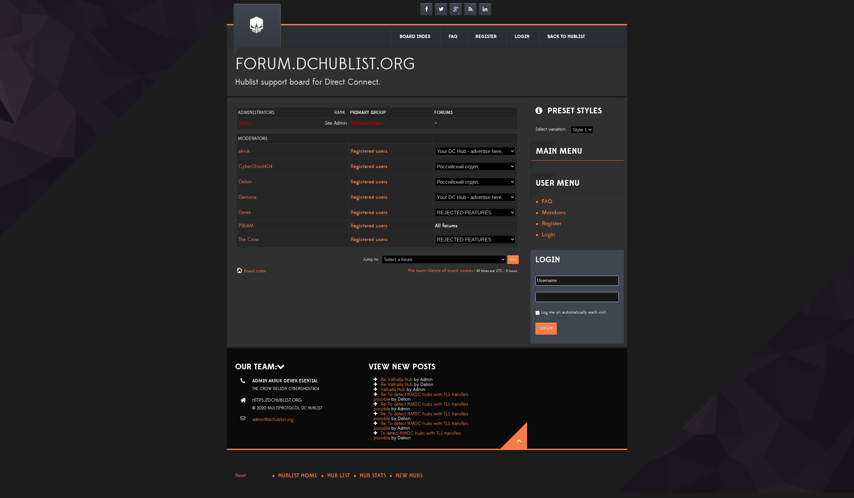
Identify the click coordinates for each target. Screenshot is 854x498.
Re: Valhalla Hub (397, 380)
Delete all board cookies (450, 270)
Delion (245, 182)
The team (416, 270)
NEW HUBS (409, 475)
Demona (248, 197)
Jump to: (371, 259)
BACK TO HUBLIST (566, 37)
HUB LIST (338, 475)
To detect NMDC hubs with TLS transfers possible (417, 435)
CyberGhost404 (256, 166)
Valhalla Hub (393, 390)
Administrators (367, 123)
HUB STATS (373, 475)
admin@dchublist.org (273, 420)
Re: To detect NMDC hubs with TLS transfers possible (421, 397)
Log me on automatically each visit (573, 312)
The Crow (249, 239)
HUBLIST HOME (298, 475)
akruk (244, 151)
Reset (240, 476)
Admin (245, 123)
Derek (245, 212)
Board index (255, 271)
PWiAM (246, 226)
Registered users (369, 151)
